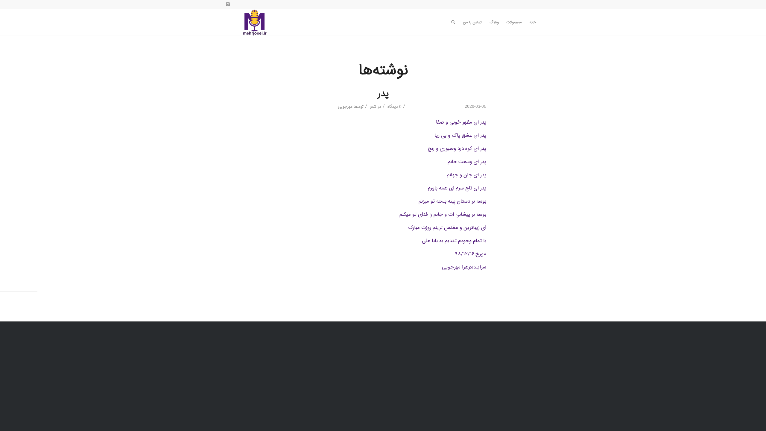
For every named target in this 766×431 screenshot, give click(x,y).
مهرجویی (345, 106)
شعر (373, 106)
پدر (383, 94)
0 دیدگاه (394, 106)
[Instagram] (227, 4)
